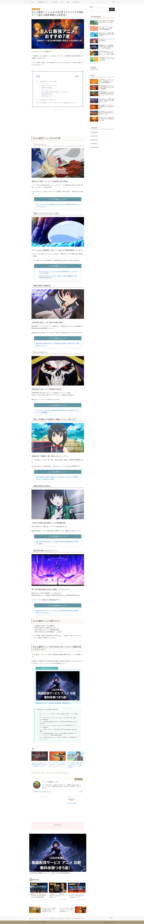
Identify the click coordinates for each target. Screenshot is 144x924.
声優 (68, 2)
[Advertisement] (58, 122)
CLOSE (76, 76)
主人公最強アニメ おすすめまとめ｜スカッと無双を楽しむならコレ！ (58, 102)
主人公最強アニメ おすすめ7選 (48, 81)
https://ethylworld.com (45, 791)
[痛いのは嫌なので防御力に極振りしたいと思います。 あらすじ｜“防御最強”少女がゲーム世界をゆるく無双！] (75, 756)
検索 (91, 7)
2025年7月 (95, 143)
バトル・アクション (36, 9)
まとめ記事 (54, 2)
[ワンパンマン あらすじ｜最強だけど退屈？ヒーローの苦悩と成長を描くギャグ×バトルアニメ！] (57, 756)
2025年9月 (95, 136)
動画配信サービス (42, 2)
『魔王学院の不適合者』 (47, 87)
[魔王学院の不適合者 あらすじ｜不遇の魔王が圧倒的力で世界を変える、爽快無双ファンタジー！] (40, 756)
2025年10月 (95, 132)
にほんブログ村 (71, 803)
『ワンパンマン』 (45, 83)
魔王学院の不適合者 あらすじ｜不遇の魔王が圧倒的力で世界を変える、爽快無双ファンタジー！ (40, 764)
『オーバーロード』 (46, 89)
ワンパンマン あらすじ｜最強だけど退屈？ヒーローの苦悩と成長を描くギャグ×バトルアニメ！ (58, 764)
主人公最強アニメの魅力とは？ (48, 99)
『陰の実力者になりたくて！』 (49, 96)
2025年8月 (95, 140)
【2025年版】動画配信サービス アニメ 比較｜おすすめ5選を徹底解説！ (50, 873)
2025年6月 (95, 147)
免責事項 (43, 922)
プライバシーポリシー (34, 922)
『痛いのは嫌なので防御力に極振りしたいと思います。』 (55, 92)
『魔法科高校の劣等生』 (47, 94)
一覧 (62, 2)
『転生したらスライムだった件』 (49, 85)
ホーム (32, 2)
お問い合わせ (76, 2)
